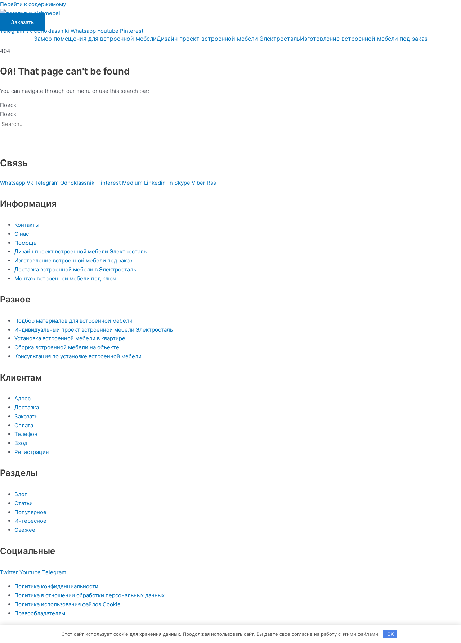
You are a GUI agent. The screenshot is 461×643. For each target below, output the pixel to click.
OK (390, 634)
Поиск (8, 105)
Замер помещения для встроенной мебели (95, 38)
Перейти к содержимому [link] (33, 4)
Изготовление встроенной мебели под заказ (364, 38)
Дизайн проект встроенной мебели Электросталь (228, 38)
